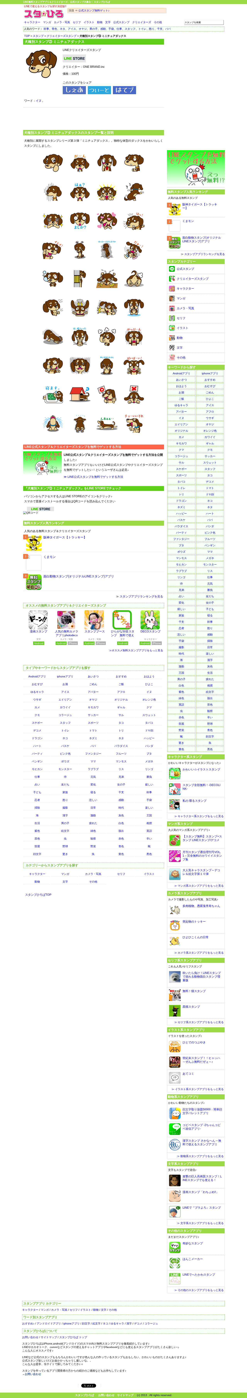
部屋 (37, 846)
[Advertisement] (93, 118)
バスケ (65, 745)
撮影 (65, 807)
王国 (149, 815)
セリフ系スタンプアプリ (185, 960)
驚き (65, 854)
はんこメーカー (193, 1259)
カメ (37, 707)
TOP (27, 35)
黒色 (149, 854)
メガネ (149, 761)
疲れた (93, 823)
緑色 (93, 830)
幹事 (46, 28)
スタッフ (130, 28)
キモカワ (93, 707)
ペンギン (37, 761)
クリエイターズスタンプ (61, 35)
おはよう (149, 676)
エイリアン (65, 699)
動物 (99, 22)
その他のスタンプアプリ (185, 1230)
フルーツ (121, 753)
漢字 (65, 815)
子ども (37, 792)
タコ (121, 722)
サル (121, 715)
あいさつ (93, 676)
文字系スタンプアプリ (183, 1163)
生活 (37, 823)
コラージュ (65, 715)
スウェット (149, 715)
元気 (93, 776)
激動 (93, 815)
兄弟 (121, 776)
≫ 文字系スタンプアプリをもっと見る (200, 1223)
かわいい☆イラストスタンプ (201, 769)
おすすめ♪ (28, 1323)
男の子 (94, 28)
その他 (158, 22)
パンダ (149, 745)
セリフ (77, 22)
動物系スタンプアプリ (183, 1096)
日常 (93, 807)
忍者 (37, 800)
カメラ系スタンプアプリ (185, 893)
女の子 (121, 784)
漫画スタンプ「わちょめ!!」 (201, 1192)
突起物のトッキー (194, 921)
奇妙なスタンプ (193, 1243)
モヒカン (37, 769)
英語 (149, 830)
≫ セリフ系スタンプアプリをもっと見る (199, 1022)
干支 (159, 28)
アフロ (121, 691)
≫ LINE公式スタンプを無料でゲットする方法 (93, 476)
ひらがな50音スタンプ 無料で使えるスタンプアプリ (122, 635)
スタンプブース (95, 631)
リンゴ (149, 769)
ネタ (62, 28)
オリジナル (121, 699)
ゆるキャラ (37, 691)
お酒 (65, 684)
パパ (168, 28)
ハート (37, 745)
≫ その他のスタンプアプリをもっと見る (199, 1290)
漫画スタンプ (38, 631)
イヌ (38, 100)
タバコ (149, 722)
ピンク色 (65, 753)
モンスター (65, 769)
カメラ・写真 (62, 22)
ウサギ (37, 699)
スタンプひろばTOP (38, 894)
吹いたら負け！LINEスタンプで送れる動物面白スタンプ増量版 (202, 976)
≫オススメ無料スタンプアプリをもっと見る (136, 650)
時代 (121, 807)
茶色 (37, 838)
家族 (65, 792)
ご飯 (121, 684)
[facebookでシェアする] (74, 93)
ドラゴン (37, 738)
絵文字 (65, 830)
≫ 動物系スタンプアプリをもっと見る (200, 1156)
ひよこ (149, 684)
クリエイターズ (141, 22)
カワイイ (65, 707)
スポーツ (93, 722)
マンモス (121, 761)
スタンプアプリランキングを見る (141, 596)
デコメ (37, 730)
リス (121, 769)
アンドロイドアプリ (49, 1323)
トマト (93, 730)
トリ (121, 730)
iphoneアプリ (65, 676)
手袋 (111, 28)
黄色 (121, 854)
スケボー (37, 722)
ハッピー (149, 738)
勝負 (149, 776)
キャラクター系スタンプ (185, 756)
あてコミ (188, 1073)
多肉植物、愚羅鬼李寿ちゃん (201, 905)
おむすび (37, 684)
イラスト (89, 22)
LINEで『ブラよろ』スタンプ (202, 1207)
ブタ (149, 753)
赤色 (121, 838)
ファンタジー (93, 753)
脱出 (121, 830)
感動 (103, 28)
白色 (121, 823)
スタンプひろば (84, 1395)
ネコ (65, 738)
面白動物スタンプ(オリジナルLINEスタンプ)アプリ (78, 576)
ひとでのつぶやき (194, 1042)
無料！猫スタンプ (194, 991)
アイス (72, 28)
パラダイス (121, 745)
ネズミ (93, 738)
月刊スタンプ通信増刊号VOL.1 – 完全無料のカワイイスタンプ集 (202, 855)
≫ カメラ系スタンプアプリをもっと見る (199, 952)
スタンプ (38, 35)
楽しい (149, 807)
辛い (149, 838)
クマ (149, 707)
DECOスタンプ (150, 631)
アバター (93, 691)
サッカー (93, 715)
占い (37, 784)
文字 (108, 22)
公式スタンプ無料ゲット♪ (93, 10)
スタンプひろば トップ (73, 1337)
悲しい (93, 800)
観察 (93, 838)
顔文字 (37, 854)
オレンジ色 (149, 699)
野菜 (93, 846)
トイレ (142, 28)
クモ (37, 715)
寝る (93, 792)
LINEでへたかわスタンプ (199, 1274)
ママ (93, 761)
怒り (151, 28)
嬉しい (149, 784)
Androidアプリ (37, 676)
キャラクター (32, 22)
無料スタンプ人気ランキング (44, 523)
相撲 (149, 823)
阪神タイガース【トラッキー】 (65, 537)
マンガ (47, 22)
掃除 (37, 807)
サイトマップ (49, 1337)
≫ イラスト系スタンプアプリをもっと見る (198, 1089)
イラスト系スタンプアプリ (186, 1029)
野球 (65, 846)
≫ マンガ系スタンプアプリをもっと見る (199, 885)
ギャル (121, 707)
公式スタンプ (121, 22)
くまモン (49, 556)
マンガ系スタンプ (180, 823)
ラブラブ (93, 769)
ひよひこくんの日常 (196, 937)
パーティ (37, 753)
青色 (54, 28)
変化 (93, 784)
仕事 (119, 28)
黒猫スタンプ (191, 1006)
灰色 (121, 815)
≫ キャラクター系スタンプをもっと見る (199, 816)
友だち (65, 784)
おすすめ (121, 676)
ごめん (93, 684)
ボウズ (65, 761)
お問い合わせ (30, 1337)
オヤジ (83, 28)
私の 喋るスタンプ (194, 800)
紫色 (37, 830)
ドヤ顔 (149, 730)
